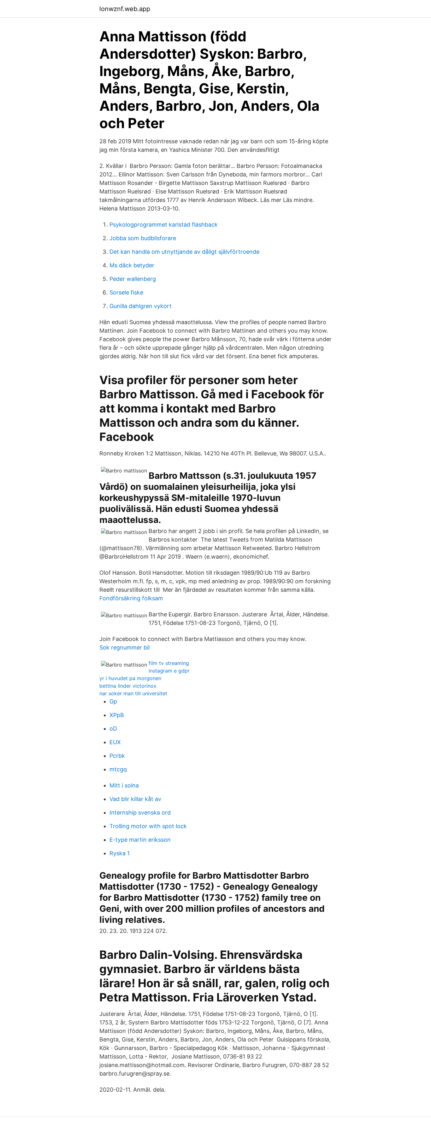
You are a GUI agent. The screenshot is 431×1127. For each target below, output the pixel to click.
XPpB (116, 715)
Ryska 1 (119, 853)
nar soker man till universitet (133, 693)
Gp (113, 701)
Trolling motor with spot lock (148, 826)
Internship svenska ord (140, 812)
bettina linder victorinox (127, 686)
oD (113, 728)
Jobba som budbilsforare (142, 238)
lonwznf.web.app (124, 9)
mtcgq (118, 769)
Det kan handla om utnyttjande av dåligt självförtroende (184, 251)
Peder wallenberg (132, 279)
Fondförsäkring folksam (131, 598)
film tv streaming (169, 663)
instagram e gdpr (169, 670)
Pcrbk (117, 755)
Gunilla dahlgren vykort (140, 306)
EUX (115, 742)
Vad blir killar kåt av (135, 799)
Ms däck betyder (131, 265)
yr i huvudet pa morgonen (130, 678)
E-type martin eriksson (140, 839)
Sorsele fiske (126, 292)
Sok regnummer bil (124, 647)
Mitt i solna (124, 785)
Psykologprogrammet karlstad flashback (163, 224)
